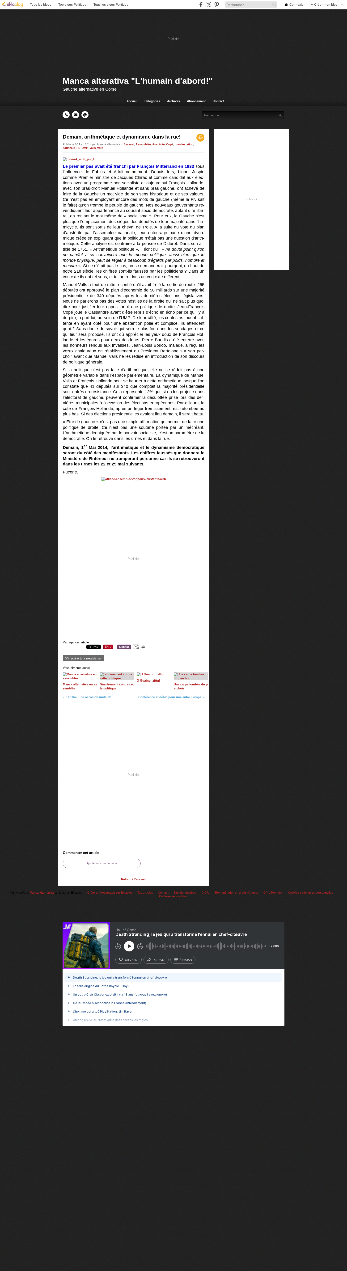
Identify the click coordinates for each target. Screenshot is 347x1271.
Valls (92, 148)
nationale (69, 148)
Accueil (132, 101)
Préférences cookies (173, 896)
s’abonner (131, 959)
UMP (85, 148)
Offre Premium (273, 892)
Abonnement (196, 101)
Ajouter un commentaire (101, 863)
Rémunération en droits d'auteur (236, 892)
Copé (169, 144)
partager (159, 959)
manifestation (184, 144)
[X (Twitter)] (209, 4)
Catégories (152, 101)
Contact (218, 101)
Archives (173, 101)
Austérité (158, 144)
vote (100, 148)
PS (78, 148)
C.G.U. (206, 892)
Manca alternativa (42, 892)
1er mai (129, 144)
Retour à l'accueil (133, 879)
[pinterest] (217, 4)
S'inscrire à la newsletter (83, 658)
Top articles (145, 892)
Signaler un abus (185, 892)
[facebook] (201, 4)
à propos (186, 959)
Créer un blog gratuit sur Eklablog (109, 892)
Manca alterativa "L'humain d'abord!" (138, 81)
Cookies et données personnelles (310, 892)
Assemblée (143, 144)
